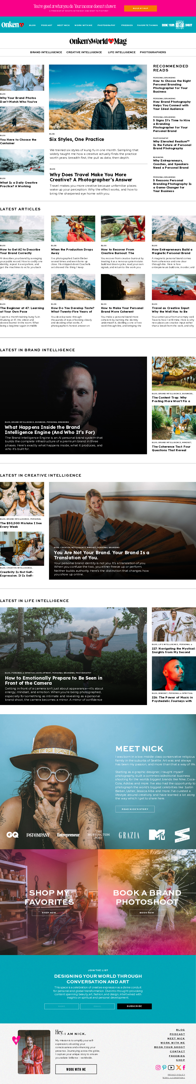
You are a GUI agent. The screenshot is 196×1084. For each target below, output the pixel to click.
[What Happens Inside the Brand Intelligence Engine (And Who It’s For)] (73, 405)
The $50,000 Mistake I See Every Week (21, 525)
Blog (52, 134)
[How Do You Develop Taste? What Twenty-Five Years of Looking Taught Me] (73, 287)
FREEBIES (177, 1055)
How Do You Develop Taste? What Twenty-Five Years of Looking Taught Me (72, 311)
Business (40, 422)
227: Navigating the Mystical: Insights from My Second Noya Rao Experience (173, 652)
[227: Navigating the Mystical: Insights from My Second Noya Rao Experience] (174, 624)
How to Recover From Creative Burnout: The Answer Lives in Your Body (121, 253)
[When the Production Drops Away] (73, 229)
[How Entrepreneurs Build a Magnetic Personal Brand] (174, 229)
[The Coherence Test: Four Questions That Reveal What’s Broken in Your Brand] (174, 423)
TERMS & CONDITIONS (174, 1078)
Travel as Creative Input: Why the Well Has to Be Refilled (171, 311)
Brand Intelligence (22, 422)
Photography (83, 673)
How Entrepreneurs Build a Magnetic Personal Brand (172, 251)
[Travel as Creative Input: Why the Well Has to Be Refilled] (174, 287)
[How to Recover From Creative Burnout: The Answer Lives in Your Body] (123, 229)
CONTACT (177, 1051)
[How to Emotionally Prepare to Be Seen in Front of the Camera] (73, 656)
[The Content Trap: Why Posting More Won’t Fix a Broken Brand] (174, 374)
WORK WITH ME (173, 1042)
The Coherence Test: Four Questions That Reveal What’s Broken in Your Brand (173, 450)
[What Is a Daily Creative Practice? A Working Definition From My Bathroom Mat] (22, 162)
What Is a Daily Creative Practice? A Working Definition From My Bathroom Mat (18, 188)
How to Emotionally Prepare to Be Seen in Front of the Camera (53, 680)
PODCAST (177, 1034)
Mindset (186, 443)
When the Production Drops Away (72, 251)
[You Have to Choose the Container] (22, 120)
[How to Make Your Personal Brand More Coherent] (123, 287)
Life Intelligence (168, 644)
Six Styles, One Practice (76, 139)
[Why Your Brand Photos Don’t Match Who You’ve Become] (22, 78)
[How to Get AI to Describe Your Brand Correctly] (22, 229)
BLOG (180, 1029)
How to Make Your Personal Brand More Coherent (122, 310)
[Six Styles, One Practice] (98, 97)
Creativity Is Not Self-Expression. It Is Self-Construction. (16, 575)
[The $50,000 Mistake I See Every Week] (22, 499)
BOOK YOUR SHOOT (169, 1047)
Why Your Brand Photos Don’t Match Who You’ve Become (18, 101)
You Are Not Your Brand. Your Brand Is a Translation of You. (101, 555)
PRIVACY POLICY (176, 1075)
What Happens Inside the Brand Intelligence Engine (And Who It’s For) (50, 429)
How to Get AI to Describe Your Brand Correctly (20, 251)
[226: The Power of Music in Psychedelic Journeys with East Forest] (174, 673)
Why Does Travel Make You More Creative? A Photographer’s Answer (91, 177)
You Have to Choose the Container (18, 141)
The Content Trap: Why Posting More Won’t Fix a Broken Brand (171, 401)
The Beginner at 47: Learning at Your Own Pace (22, 310)
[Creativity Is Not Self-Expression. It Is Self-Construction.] (22, 549)
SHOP (180, 1060)
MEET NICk (176, 1038)
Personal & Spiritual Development (31, 673)
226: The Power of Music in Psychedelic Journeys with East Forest (172, 700)
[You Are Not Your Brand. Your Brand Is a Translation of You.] (122, 531)
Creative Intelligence (73, 547)
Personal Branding (58, 422)
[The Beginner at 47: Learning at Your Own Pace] (22, 287)
